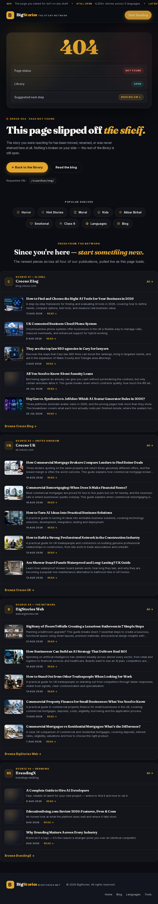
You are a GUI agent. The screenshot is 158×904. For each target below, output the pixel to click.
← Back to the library (27, 167)
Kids (105, 212)
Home (108, 894)
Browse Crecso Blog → (21, 426)
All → (150, 281)
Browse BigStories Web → (23, 754)
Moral (83, 212)
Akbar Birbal (133, 212)
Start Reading (138, 15)
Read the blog (66, 167)
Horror (26, 212)
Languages (99, 223)
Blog (125, 223)
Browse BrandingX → (20, 855)
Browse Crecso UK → (19, 590)
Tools (148, 894)
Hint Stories (54, 212)
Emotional (42, 223)
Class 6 (69, 223)
